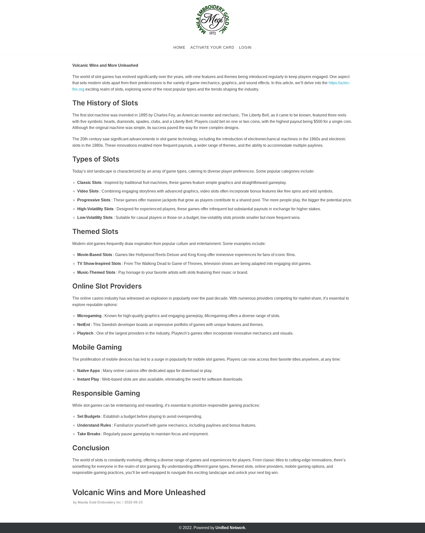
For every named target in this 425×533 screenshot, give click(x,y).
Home (179, 47)
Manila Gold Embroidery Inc (99, 502)
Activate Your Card (212, 47)
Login (245, 47)
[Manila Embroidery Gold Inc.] (212, 19)
